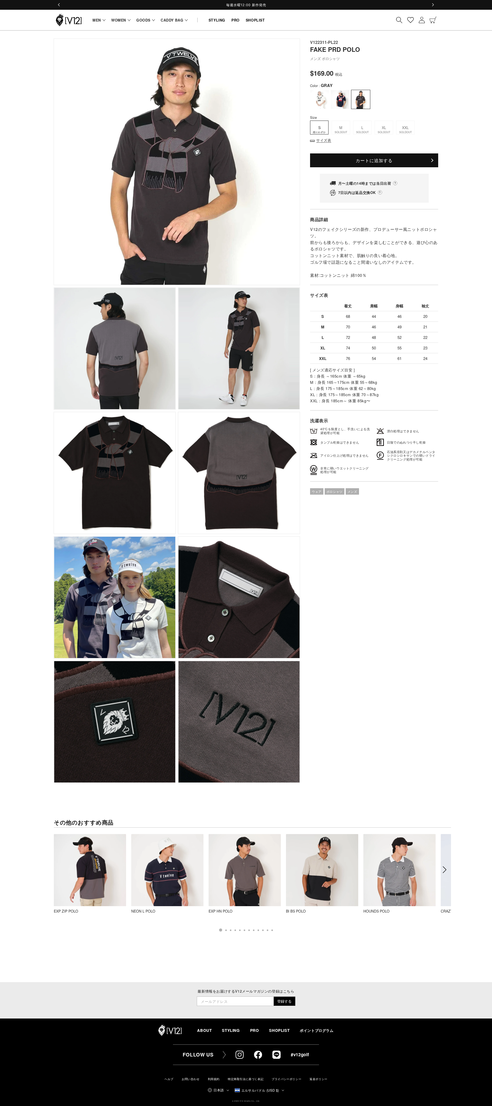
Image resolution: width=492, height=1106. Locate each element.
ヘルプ (169, 1079)
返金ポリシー (318, 1079)
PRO (254, 1030)
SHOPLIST (279, 1030)
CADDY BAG (172, 20)
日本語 (218, 1090)
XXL (405, 129)
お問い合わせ (191, 1079)
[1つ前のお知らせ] (59, 5)
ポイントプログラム (316, 1030)
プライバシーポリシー (286, 1079)
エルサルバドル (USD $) (260, 1090)
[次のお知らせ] (432, 5)
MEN (97, 20)
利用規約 (214, 1079)
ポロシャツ (334, 491)
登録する (284, 1001)
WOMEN (118, 20)
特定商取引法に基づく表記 (245, 1079)
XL (384, 129)
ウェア (317, 491)
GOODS (143, 20)
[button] (97, 20)
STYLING (231, 1030)
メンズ (352, 491)
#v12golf (300, 1054)
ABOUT (204, 1030)
